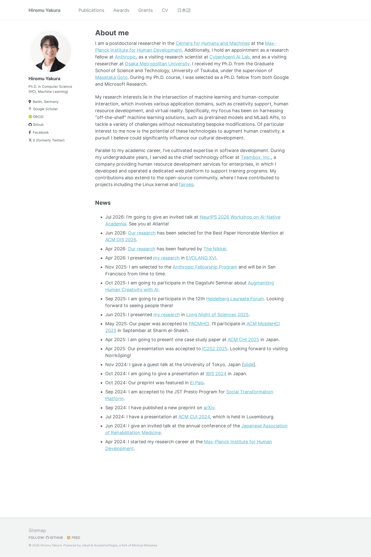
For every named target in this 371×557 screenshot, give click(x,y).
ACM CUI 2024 (194, 416)
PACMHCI (199, 323)
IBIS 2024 (216, 373)
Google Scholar (45, 109)
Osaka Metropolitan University (157, 63)
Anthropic (125, 57)
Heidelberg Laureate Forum (235, 298)
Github (38, 125)
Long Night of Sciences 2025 (217, 314)
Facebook (41, 132)
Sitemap (37, 530)
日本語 (184, 10)
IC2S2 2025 (214, 348)
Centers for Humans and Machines (213, 43)
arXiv (209, 407)
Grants (145, 10)
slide (248, 364)
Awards (121, 10)
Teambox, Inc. (256, 157)
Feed (75, 538)
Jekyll (86, 545)
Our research (142, 233)
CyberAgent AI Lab (229, 57)
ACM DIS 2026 (120, 239)
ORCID (38, 117)
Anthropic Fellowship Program (205, 267)
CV (165, 10)
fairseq (186, 184)
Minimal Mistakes (144, 545)
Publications (91, 10)
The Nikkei (214, 248)
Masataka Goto (111, 77)
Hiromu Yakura (44, 10)
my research (166, 257)
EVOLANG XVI (201, 257)
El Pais (197, 382)
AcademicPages (106, 545)
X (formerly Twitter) (49, 140)
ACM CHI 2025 (243, 339)
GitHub (56, 538)
